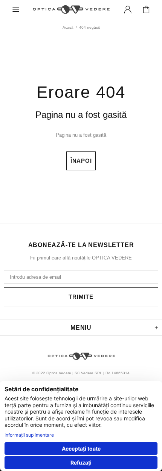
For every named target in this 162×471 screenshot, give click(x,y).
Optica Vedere (71, 9)
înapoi (81, 161)
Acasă (68, 27)
